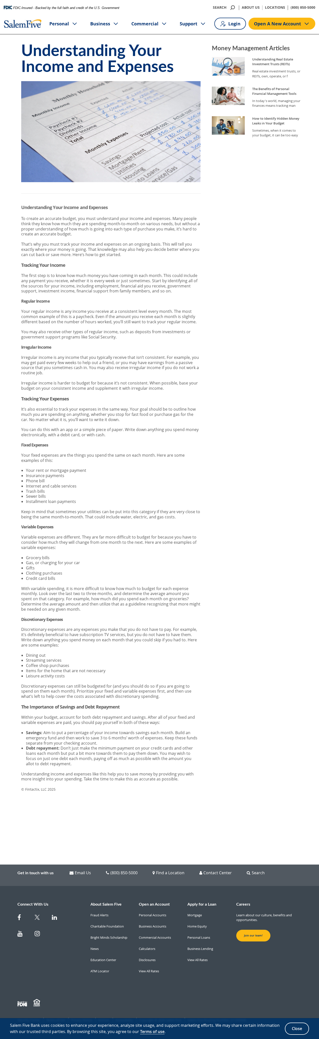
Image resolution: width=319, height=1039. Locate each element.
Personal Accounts (152, 915)
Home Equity (197, 926)
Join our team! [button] (253, 935)
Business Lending (200, 948)
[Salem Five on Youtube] (23, 934)
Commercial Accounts (155, 937)
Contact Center (217, 872)
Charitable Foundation (107, 926)
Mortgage (194, 915)
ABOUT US (251, 7)
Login (234, 24)
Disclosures (147, 960)
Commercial (145, 24)
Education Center (103, 960)
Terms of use (152, 1031)
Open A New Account (277, 24)
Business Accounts (152, 926)
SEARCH (220, 7)
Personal (59, 24)
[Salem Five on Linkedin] (57, 918)
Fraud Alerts (99, 915)
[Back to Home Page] (22, 23)
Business (100, 24)
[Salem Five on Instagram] (40, 934)
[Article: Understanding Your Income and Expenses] (111, 526)
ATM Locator (99, 971)
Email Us (83, 872)
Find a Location (170, 872)
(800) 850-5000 (303, 7)
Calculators (147, 948)
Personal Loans (198, 937)
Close (297, 1028)
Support (188, 24)
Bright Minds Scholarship (108, 937)
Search (258, 872)
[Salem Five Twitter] (40, 918)
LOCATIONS (275, 7)
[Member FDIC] (22, 1002)
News (94, 948)
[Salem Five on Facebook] (23, 918)
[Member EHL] (37, 1002)
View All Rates (149, 971)
